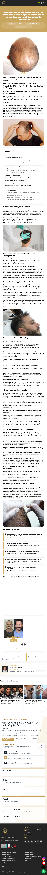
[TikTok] (44, 867)
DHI (22, 401)
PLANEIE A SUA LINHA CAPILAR (7, 715)
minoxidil (31, 108)
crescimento (28, 269)
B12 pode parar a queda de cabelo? (15, 195)
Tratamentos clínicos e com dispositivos (15, 166)
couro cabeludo (29, 213)
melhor (12, 262)
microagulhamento (10, 382)
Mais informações (40, 645)
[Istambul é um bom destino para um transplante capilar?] (11, 668)
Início (4, 77)
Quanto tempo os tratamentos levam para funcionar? (18, 185)
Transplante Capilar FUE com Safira (8, 828)
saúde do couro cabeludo (31, 452)
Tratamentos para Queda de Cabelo (28, 576)
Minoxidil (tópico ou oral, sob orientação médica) (18, 162)
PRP (4, 111)
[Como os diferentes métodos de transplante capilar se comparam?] (35, 668)
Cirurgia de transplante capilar (12, 175)
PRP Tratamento (4, 843)
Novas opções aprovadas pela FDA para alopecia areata (19, 177)
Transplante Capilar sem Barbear (8, 834)
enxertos (22, 402)
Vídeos (25, 836)
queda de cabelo (8, 101)
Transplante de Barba (28, 830)
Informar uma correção (33, 633)
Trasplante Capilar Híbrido (6, 832)
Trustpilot (18, 793)
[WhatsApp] (44, 872)
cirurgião (29, 395)
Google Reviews (8, 793)
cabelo (31, 105)
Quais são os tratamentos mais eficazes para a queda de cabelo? (21, 155)
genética (36, 259)
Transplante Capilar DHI (6, 830)
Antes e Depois (27, 834)
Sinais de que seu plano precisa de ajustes (15, 188)
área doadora (19, 396)
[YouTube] (44, 863)
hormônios (14, 260)
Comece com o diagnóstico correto (13, 157)
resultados (36, 352)
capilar (5, 113)
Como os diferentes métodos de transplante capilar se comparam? (35, 677)
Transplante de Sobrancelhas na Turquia (32, 832)
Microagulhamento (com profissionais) (15, 172)
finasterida (36, 285)
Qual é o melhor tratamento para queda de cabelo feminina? (21, 201)
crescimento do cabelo (9, 479)
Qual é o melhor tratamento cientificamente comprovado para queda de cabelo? (23, 193)
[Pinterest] (41, 818)
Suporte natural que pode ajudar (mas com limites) (18, 183)
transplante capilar (10, 393)
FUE (19, 401)
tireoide (18, 221)
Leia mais (4, 682)
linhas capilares (35, 401)
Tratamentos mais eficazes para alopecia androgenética (19, 160)
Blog (9, 77)
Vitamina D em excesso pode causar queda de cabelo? (19, 197)
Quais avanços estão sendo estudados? (15, 180)
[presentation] (22, 621)
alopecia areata (22, 115)
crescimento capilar (27, 471)
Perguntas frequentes (10, 190)
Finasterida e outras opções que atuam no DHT (17, 163)
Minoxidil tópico (11, 537)
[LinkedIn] (35, 818)
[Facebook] (25, 818)
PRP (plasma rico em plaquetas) (14, 168)
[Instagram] (44, 859)
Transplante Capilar (28, 828)
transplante (38, 111)
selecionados (40, 300)
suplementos (28, 461)
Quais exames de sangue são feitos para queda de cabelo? (20, 199)
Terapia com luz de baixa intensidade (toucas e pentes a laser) (21, 170)
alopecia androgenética (33, 107)
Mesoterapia (4, 841)
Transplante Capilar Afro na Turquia (8, 836)
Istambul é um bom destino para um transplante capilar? (10, 677)
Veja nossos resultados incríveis (24, 625)
